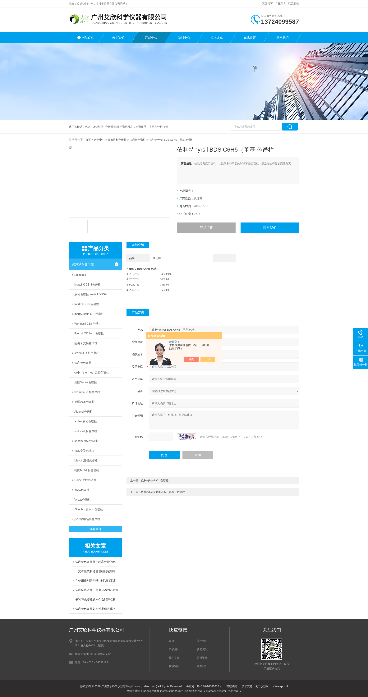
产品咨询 (206, 228)
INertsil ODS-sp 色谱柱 (89, 333)
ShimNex (80, 274)
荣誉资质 (202, 657)
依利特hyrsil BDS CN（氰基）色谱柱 (163, 491)
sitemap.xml (280, 686)
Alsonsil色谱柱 (83, 411)
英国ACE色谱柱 (84, 401)
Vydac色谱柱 (82, 499)
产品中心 (151, 37)
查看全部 (95, 529)
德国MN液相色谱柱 (86, 470)
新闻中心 (184, 37)
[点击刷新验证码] (186, 436)
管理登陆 (231, 686)
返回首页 (267, 3)
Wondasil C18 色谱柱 (87, 323)
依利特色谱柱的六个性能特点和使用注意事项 (97, 599)
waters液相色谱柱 (85, 431)
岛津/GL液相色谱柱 (86, 353)
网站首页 (88, 37)
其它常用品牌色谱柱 (87, 519)
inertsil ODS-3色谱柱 (87, 284)
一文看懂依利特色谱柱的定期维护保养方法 (97, 571)
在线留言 (280, 3)
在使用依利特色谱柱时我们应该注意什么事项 (97, 580)
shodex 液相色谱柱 (86, 441)
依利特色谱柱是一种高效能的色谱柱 (97, 561)
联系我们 (293, 3)
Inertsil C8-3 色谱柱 (86, 304)
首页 (88, 139)
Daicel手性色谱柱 (85, 480)
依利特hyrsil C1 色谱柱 (154, 480)
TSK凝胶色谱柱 (84, 450)
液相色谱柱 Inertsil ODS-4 (90, 294)
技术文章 (217, 37)
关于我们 (118, 37)
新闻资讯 (202, 649)
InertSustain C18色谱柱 (89, 313)
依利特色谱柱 (138, 139)
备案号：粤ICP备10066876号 (204, 686)
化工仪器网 (262, 686)
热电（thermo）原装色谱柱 (91, 372)
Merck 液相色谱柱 (86, 460)
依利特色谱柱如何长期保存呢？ (95, 608)
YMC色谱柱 (82, 489)
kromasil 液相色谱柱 (87, 392)
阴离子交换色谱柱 (85, 343)
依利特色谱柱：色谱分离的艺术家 (96, 590)
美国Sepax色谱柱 (85, 382)
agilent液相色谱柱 (85, 421)
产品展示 (174, 649)
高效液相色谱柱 (117, 139)
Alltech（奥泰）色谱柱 (88, 509)
